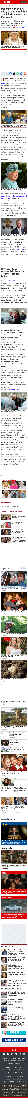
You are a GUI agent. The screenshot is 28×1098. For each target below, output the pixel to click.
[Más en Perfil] (10, 819)
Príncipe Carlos (15, 506)
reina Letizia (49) (9, 281)
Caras (15, 1067)
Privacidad (16, 1079)
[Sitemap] (24, 1054)
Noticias (14, 1058)
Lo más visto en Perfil (11, 988)
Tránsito (21, 1081)
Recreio (15, 1072)
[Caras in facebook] (8, 1054)
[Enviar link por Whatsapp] (17, 73)
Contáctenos (7, 1079)
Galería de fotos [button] (20, 28)
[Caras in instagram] (4, 1054)
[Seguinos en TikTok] (16, 1054)
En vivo (24, 2)
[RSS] (20, 1054)
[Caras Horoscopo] (14, 1041)
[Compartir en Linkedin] (21, 73)
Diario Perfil (6, 1058)
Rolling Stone (21, 1070)
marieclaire (14, 848)
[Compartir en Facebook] (10, 73)
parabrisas (14, 897)
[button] (14, 40)
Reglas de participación (11, 1081)
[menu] (2, 2)
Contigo (21, 1067)
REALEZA (3, 5)
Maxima (21, 1072)
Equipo (22, 1079)
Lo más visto (7, 946)
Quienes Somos (18, 1076)
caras (14, 873)
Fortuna (6, 1061)
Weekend (13, 1061)
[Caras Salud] (14, 1034)
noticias (14, 824)
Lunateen (10, 1063)
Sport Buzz (8, 1072)
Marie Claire (21, 1058)
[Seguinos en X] (12, 1054)
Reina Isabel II (5, 506)
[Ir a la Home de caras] (7, 3)
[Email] (25, 73)
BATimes (17, 1063)
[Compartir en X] (14, 73)
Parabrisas (21, 1061)
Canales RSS (8, 1076)
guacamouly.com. (13, 389)
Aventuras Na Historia (9, 1070)
